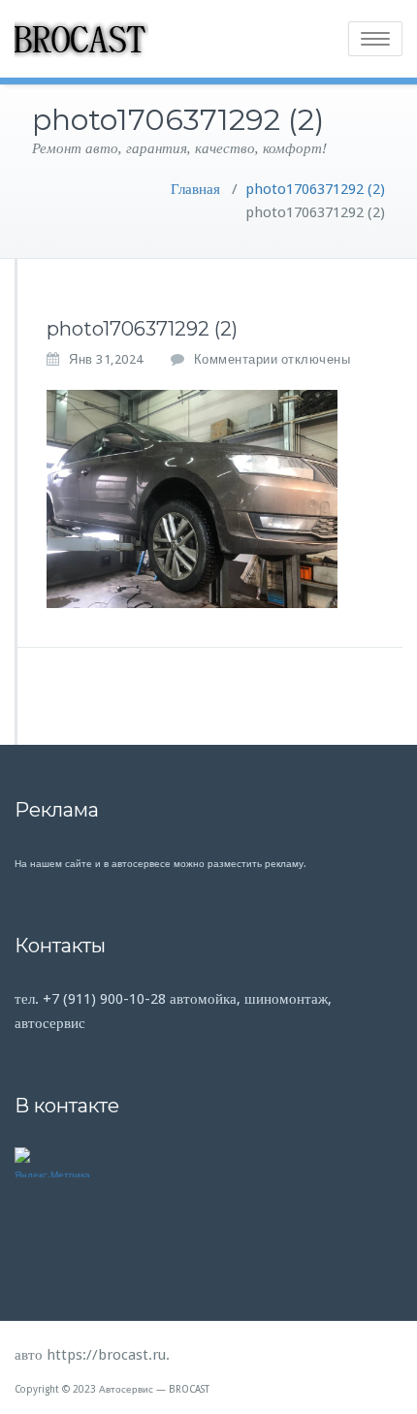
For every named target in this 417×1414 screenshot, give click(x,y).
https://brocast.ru (106, 1355)
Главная (195, 189)
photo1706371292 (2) (315, 189)
